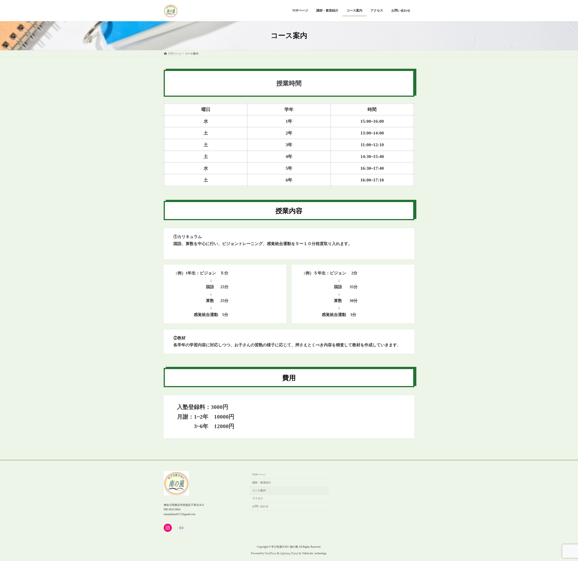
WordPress (270, 553)
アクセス (257, 498)
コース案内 (259, 490)
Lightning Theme (289, 553)
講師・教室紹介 (261, 482)
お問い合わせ (260, 506)
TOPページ (259, 474)
